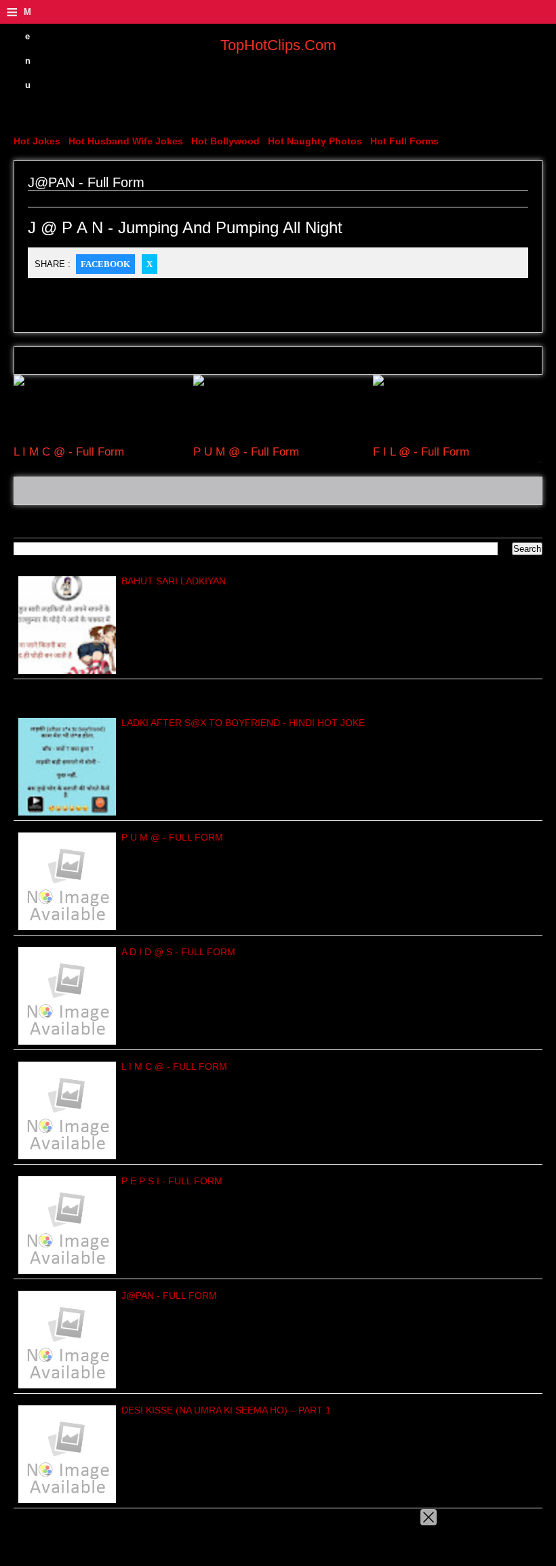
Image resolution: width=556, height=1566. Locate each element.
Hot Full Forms (404, 141)
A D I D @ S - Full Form (178, 951)
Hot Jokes (37, 141)
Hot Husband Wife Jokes (125, 141)
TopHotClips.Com (278, 45)
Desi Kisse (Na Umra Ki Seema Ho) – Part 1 (226, 1410)
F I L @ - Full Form (421, 451)
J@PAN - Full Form (169, 1295)
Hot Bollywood (225, 141)
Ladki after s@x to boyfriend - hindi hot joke (243, 722)
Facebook (105, 264)
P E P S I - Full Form (171, 1181)
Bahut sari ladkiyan (173, 581)
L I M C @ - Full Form (69, 451)
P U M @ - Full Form (246, 451)
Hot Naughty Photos (315, 141)
